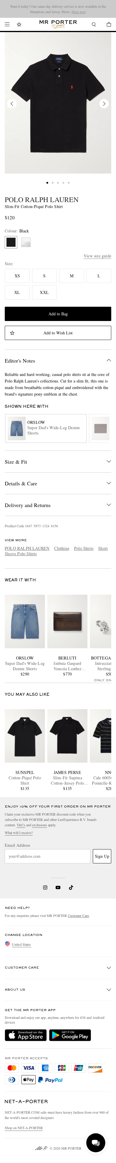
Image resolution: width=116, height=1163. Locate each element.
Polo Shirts (83, 548)
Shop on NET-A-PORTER (24, 1127)
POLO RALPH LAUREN (42, 199)
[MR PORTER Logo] (26, 1101)
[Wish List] (19, 25)
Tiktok (71, 887)
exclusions (39, 824)
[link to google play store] (70, 1035)
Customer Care (78, 915)
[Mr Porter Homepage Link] (58, 24)
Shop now (78, 11)
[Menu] (7, 24)
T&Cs (21, 824)
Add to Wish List (58, 333)
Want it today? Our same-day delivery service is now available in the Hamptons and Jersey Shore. (58, 9)
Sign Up (102, 856)
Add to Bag (58, 314)
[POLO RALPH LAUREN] (58, 103)
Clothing (61, 548)
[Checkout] (106, 25)
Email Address (17, 845)
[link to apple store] (26, 1035)
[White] (26, 242)
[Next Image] (104, 103)
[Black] (11, 242)
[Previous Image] (12, 103)
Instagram (45, 887)
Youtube (58, 887)
